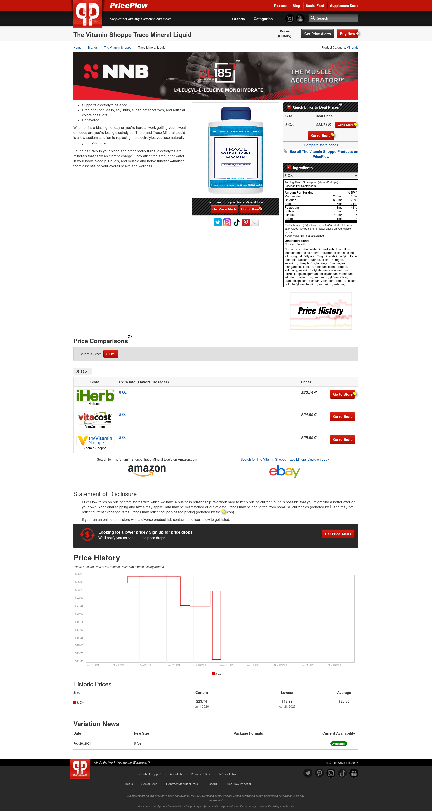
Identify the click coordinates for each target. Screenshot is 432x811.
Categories (263, 18)
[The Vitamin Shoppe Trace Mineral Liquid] (235, 150)
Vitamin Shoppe (95, 447)
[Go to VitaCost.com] (95, 418)
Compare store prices (321, 144)
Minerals (352, 47)
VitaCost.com (95, 426)
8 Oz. (110, 353)
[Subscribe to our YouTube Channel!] (300, 18)
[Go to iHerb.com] (95, 395)
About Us (176, 774)
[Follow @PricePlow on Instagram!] (289, 18)
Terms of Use (227, 774)
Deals (129, 784)
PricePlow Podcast (238, 784)
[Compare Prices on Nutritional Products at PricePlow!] (81, 768)
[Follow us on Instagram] (331, 773)
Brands (238, 19)
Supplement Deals (344, 5)
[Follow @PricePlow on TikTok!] (342, 773)
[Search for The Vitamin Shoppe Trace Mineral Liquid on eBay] (285, 470)
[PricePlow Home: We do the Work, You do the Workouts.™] (89, 15)
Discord (211, 784)
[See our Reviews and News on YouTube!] (354, 773)
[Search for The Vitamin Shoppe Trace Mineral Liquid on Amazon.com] (147, 470)
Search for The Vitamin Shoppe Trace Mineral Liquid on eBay (285, 459)
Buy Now (347, 33)
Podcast (280, 5)
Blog (296, 5)
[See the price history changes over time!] (321, 310)
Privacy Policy (200, 774)
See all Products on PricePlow (324, 154)
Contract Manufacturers (182, 784)
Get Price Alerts (317, 33)
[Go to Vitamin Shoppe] (95, 440)
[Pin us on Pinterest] (319, 773)
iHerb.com (95, 403)
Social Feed (315, 5)
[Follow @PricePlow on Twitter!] (308, 773)
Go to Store (346, 124)
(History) (284, 36)
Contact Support (151, 774)
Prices (285, 31)
